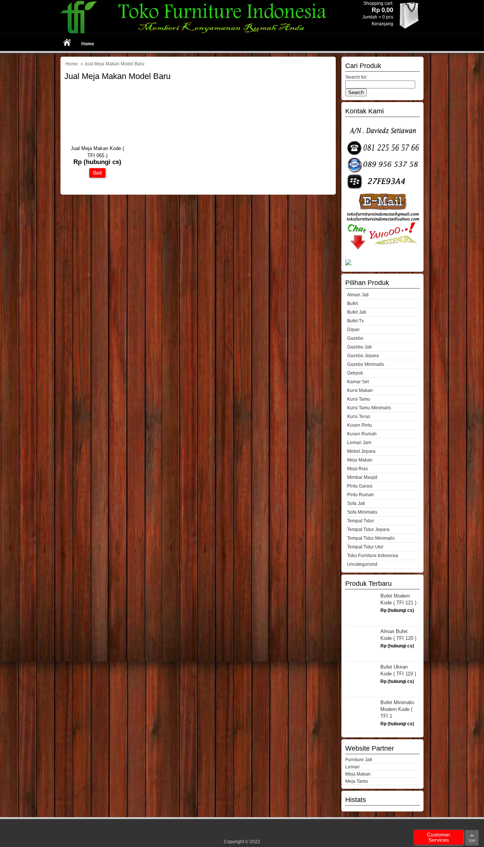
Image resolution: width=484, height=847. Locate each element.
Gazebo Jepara (363, 355)
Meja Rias (357, 468)
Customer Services (438, 837)
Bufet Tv (355, 321)
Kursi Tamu (358, 399)
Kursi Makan (360, 390)
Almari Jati (358, 294)
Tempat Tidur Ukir (365, 547)
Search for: (356, 77)
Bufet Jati (356, 312)
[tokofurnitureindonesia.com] (198, 32)
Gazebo (355, 338)
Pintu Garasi (359, 486)
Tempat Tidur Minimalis (371, 538)
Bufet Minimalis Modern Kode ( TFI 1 (397, 709)
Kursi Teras (358, 416)
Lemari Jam (359, 442)
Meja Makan (359, 460)
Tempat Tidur (360, 520)
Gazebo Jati (359, 347)
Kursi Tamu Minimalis (369, 407)
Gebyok (355, 373)
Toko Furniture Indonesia (372, 555)
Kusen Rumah (362, 434)
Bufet (352, 303)
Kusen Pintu (359, 425)
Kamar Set (358, 381)
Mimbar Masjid (362, 477)
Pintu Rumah (360, 494)
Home (87, 43)
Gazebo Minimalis (365, 364)
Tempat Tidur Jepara (368, 529)
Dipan (353, 329)
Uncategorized (362, 564)
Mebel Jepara (361, 451)
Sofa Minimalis (362, 512)
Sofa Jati (356, 503)
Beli (97, 173)
